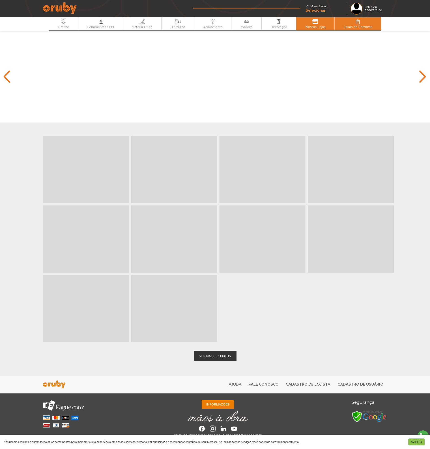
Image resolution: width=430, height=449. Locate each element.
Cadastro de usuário (360, 384)
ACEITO (416, 442)
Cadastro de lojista (308, 384)
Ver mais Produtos (215, 356)
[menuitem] (63, 23)
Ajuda (235, 384)
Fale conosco (264, 384)
